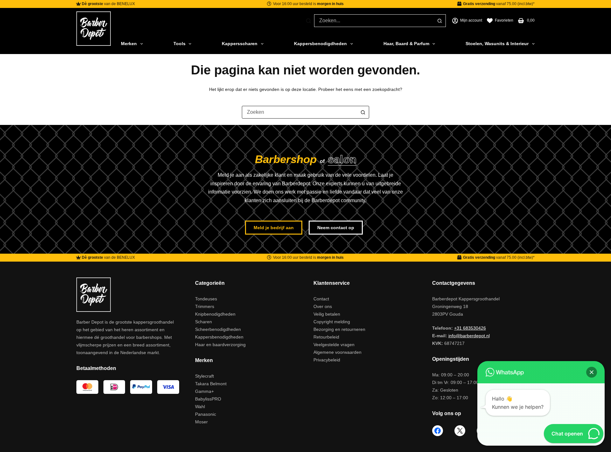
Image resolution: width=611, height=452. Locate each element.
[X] (460, 431)
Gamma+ (204, 391)
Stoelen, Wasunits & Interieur (497, 43)
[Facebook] (437, 431)
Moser (201, 421)
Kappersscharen (239, 43)
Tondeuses (206, 298)
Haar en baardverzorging (220, 344)
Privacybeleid (326, 359)
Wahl (200, 406)
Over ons (322, 306)
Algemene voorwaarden (337, 352)
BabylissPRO (208, 398)
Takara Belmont (211, 383)
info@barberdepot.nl (469, 335)
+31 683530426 (470, 328)
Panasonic (205, 414)
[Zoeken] (308, 20)
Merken (129, 43)
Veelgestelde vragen (334, 344)
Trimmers (204, 306)
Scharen (203, 321)
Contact (321, 298)
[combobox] (373, 20)
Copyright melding (331, 321)
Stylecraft (204, 376)
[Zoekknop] (439, 21)
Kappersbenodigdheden (320, 43)
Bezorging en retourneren (339, 329)
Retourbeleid (326, 336)
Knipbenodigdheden (215, 314)
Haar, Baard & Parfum (406, 43)
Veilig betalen (326, 314)
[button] (591, 372)
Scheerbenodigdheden (218, 329)
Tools (179, 43)
